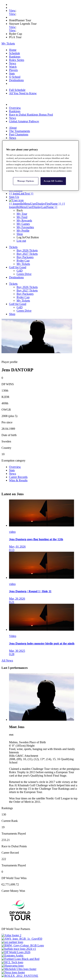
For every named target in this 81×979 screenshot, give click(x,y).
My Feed (22, 217)
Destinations (16, 80)
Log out (21, 240)
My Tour (22, 213)
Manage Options (25, 181)
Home (12, 49)
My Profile (23, 230)
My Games (23, 223)
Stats (12, 73)
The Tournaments (19, 131)
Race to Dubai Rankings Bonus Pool (31, 114)
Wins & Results (18, 480)
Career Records (18, 477)
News (12, 63)
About (13, 127)
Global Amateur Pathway (24, 121)
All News (7, 660)
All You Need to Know (23, 93)
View (12, 10)
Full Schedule (17, 89)
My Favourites (25, 227)
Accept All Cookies (53, 181)
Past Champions (18, 134)
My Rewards (24, 220)
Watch (13, 66)
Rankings (14, 56)
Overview (15, 107)
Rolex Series (16, 60)
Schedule (14, 53)
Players (13, 70)
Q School (14, 76)
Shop (20, 234)
